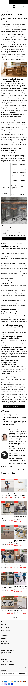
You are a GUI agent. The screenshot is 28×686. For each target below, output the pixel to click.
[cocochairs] (14, 6)
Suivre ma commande (6, 633)
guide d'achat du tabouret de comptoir (9, 58)
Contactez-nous (4, 635)
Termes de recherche (5, 630)
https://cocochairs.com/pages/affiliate (17, 463)
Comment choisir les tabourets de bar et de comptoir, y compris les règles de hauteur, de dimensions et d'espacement (14, 422)
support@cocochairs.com (10, 656)
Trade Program (4, 641)
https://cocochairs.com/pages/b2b (17, 458)
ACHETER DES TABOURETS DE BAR (14, 407)
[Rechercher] (4, 6)
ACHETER (14, 238)
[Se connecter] (23, 6)
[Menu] (1, 6)
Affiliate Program (5, 643)
